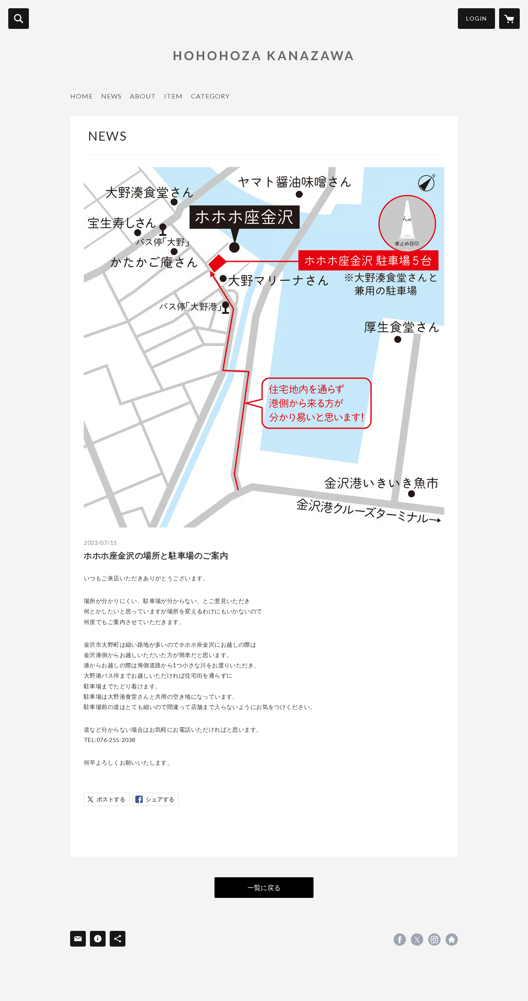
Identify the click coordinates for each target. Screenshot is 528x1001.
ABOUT (143, 96)
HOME (81, 96)
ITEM (173, 96)
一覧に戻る (264, 887)
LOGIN (476, 18)
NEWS (111, 96)
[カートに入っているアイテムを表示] (509, 18)
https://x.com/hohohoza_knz (417, 939)
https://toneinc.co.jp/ (452, 939)
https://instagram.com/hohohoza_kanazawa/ (434, 939)
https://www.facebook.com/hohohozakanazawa (400, 939)
